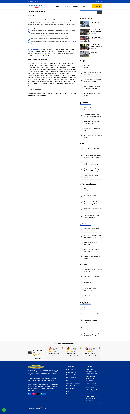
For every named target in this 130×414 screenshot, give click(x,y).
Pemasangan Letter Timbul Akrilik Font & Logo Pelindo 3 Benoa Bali (95, 24)
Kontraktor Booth (71, 377)
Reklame (68, 380)
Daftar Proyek (70, 388)
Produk (66, 6)
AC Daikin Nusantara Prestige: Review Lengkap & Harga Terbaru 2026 (92, 74)
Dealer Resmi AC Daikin (73, 383)
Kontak (68, 394)
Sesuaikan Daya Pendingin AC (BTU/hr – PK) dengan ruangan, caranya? (93, 116)
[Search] (99, 12)
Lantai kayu (87, 295)
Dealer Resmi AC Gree (72, 385)
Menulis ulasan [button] (38, 358)
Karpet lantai (87, 282)
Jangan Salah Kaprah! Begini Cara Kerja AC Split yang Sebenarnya (92, 88)
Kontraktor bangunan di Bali (92, 314)
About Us (75, 6)
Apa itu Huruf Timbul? (90, 195)
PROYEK (85, 6)
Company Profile (71, 369)
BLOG (57, 6)
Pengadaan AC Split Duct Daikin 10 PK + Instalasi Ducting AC (95, 31)
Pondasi (86, 307)
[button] (101, 354)
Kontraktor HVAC (71, 375)
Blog (67, 391)
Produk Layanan (71, 372)
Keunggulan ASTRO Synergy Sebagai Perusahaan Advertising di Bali (92, 217)
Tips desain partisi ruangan (91, 276)
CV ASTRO (33, 408)
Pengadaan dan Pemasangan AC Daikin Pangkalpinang (95, 54)
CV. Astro (30, 370)
